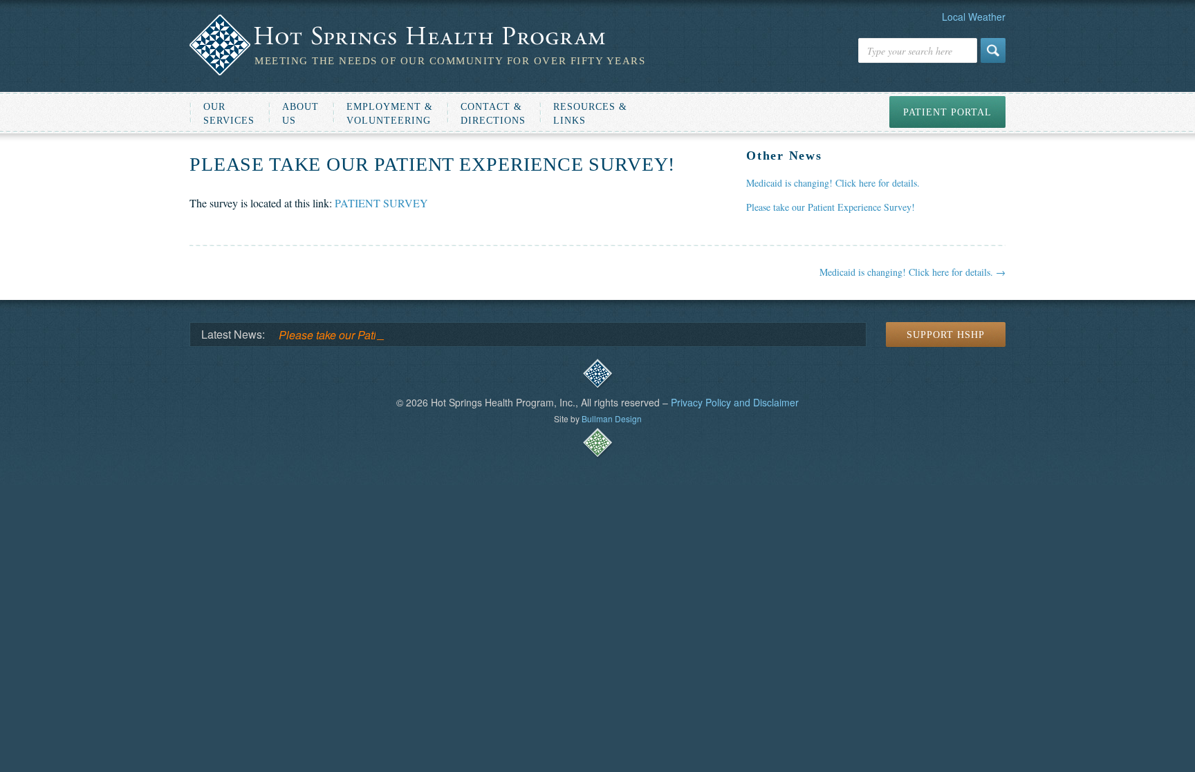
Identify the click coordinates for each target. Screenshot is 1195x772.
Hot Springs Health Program (417, 36)
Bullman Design (612, 418)
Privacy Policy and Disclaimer (735, 402)
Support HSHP (946, 335)
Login (597, 374)
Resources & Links (590, 114)
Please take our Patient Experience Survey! (830, 207)
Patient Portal (947, 112)
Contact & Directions (493, 114)
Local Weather (974, 16)
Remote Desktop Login (597, 443)
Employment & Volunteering (389, 114)
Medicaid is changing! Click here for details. (833, 182)
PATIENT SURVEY (381, 203)
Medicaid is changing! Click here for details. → (912, 272)
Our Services (228, 114)
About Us (300, 114)
